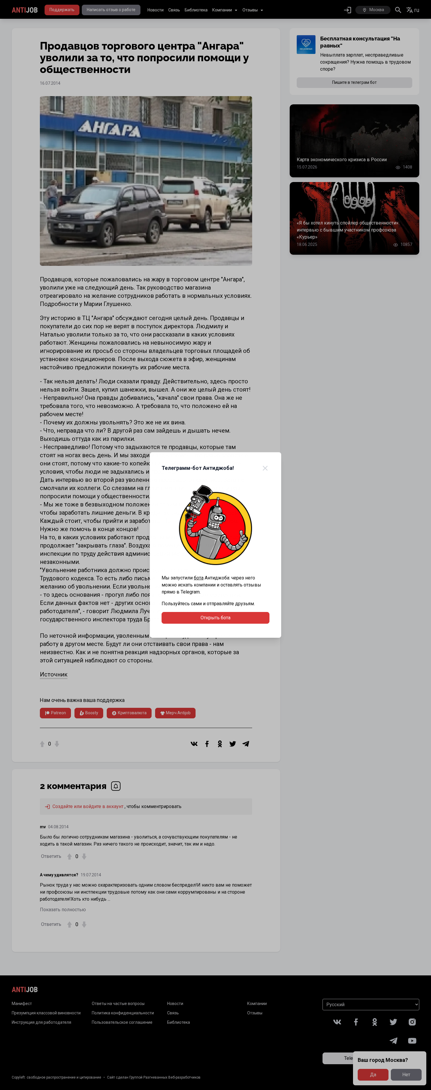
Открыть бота (215, 617)
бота (198, 578)
